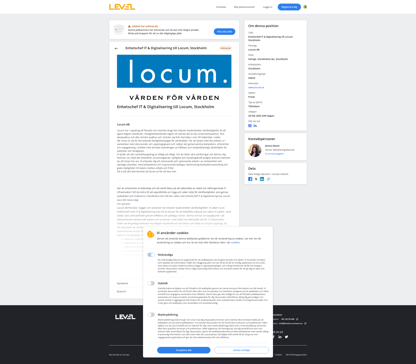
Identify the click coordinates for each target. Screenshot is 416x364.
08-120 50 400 (287, 319)
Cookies (278, 354)
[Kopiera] (268, 179)
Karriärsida (114, 354)
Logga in (267, 6)
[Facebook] (250, 125)
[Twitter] (256, 179)
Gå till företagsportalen (296, 354)
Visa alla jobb (224, 31)
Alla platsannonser (244, 6)
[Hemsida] (134, 317)
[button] (305, 6)
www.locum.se (256, 87)
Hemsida (221, 6)
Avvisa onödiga (241, 350)
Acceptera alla (184, 350)
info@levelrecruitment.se (291, 323)
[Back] (116, 48)
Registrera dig (289, 6)
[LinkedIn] (255, 125)
